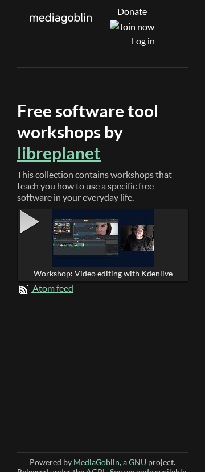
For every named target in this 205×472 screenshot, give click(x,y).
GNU (137, 462)
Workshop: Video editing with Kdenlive (103, 273)
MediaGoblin (96, 462)
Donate (132, 11)
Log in (143, 41)
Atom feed (52, 288)
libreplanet (59, 152)
